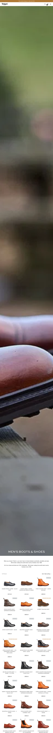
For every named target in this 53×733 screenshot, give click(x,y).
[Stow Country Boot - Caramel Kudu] (26, 704)
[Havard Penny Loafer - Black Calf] (10, 582)
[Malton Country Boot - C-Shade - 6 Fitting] (10, 665)
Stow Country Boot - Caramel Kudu (26, 712)
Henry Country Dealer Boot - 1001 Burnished (26, 731)
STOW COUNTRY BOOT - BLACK (9, 629)
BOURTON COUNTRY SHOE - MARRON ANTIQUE (9, 731)
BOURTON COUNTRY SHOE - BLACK (26, 630)
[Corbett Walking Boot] (43, 602)
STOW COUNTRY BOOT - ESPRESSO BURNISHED (9, 610)
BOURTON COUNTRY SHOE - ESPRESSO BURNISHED (43, 630)
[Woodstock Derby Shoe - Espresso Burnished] (26, 684)
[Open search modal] (45, 4)
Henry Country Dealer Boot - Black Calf (9, 692)
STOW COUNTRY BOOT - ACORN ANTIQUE (43, 589)
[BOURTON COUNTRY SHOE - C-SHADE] (10, 704)
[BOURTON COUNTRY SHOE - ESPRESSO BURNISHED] (43, 623)
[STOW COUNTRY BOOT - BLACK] (10, 623)
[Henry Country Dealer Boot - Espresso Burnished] (43, 665)
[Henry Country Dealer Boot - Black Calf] (10, 684)
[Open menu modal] (50, 4)
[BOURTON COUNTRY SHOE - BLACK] (26, 623)
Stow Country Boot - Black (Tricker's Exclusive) (43, 650)
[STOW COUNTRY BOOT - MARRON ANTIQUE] (43, 724)
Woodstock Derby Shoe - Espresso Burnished (26, 692)
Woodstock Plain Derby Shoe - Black (26, 650)
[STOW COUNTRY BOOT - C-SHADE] (43, 704)
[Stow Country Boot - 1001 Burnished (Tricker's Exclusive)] (10, 643)
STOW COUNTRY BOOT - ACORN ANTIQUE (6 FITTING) (43, 692)
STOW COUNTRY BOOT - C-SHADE (43, 712)
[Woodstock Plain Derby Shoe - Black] (26, 643)
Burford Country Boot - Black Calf (26, 672)
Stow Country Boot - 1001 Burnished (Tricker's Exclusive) (10, 651)
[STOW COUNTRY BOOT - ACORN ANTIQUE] (43, 582)
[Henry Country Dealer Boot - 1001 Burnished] (26, 724)
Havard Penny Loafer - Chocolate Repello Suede (26, 589)
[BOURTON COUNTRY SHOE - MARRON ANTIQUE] (10, 724)
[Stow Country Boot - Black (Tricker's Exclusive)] (43, 643)
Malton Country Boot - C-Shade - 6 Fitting (9, 672)
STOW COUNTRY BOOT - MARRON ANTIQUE (43, 731)
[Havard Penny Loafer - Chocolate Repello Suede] (26, 582)
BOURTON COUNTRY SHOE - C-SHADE (9, 712)
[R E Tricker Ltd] (5, 4)
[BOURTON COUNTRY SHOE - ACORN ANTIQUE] (26, 602)
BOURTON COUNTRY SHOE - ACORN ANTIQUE (26, 610)
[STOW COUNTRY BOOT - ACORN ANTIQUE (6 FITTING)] (43, 684)
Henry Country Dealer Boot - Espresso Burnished (43, 672)
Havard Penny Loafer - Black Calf (9, 589)
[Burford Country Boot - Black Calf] (26, 665)
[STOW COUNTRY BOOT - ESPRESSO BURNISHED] (10, 602)
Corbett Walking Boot (43, 609)
